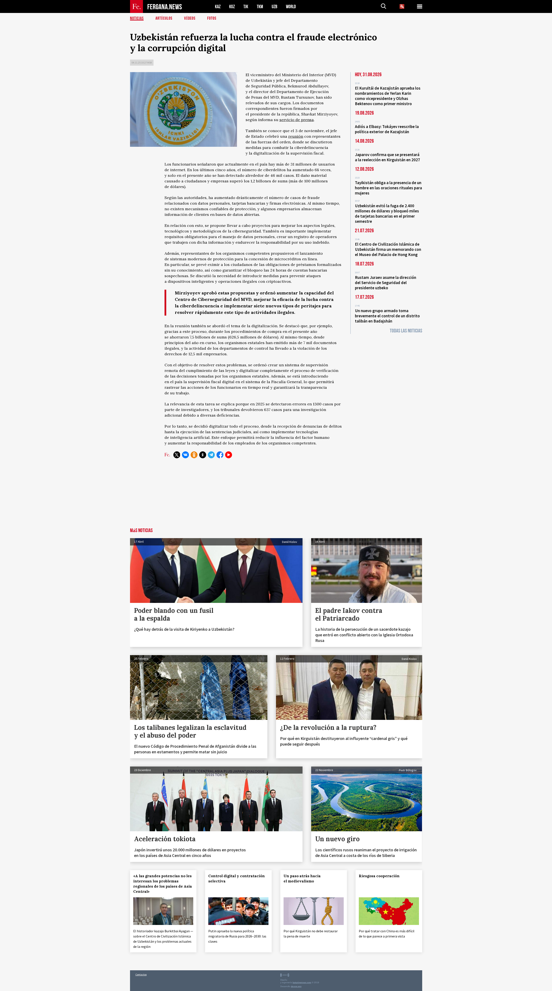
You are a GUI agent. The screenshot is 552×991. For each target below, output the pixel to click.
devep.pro (296, 986)
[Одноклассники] (194, 454)
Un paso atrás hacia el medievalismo (302, 879)
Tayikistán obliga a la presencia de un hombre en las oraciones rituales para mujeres (388, 188)
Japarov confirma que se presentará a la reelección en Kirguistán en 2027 (387, 157)
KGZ (232, 6)
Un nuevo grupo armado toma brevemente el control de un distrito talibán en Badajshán (387, 316)
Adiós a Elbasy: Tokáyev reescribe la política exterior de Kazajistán (387, 129)
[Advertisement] (276, 495)
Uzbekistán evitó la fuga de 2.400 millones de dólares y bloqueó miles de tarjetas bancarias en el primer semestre (387, 213)
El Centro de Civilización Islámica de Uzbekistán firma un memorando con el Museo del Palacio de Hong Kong (388, 249)
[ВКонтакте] (185, 454)
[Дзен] (202, 454)
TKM (260, 6)
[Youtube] (228, 454)
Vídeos (189, 18)
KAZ (218, 6)
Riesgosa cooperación (379, 876)
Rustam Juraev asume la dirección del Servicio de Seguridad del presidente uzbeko (385, 282)
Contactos (141, 974)
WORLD (291, 6)
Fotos (211, 18)
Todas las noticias (406, 331)
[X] (176, 454)
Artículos (163, 18)
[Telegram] (211, 454)
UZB (274, 6)
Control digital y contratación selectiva (236, 879)
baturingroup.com (302, 982)
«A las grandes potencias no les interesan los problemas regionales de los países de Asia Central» (162, 884)
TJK (245, 6)
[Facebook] (219, 454)
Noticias (137, 18)
